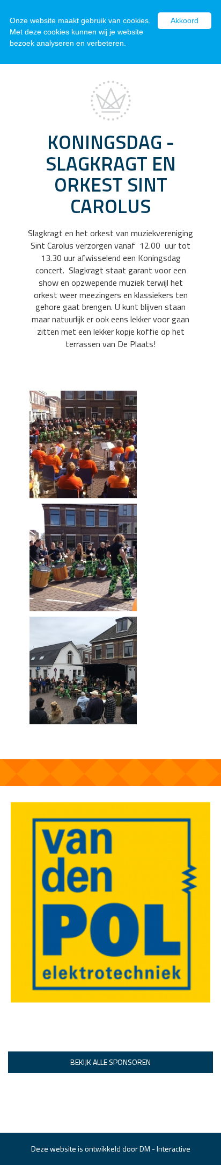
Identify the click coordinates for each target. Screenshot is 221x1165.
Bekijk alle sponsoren (110, 1062)
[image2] (83, 443)
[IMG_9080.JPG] (83, 669)
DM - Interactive (164, 1148)
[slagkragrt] (83, 556)
